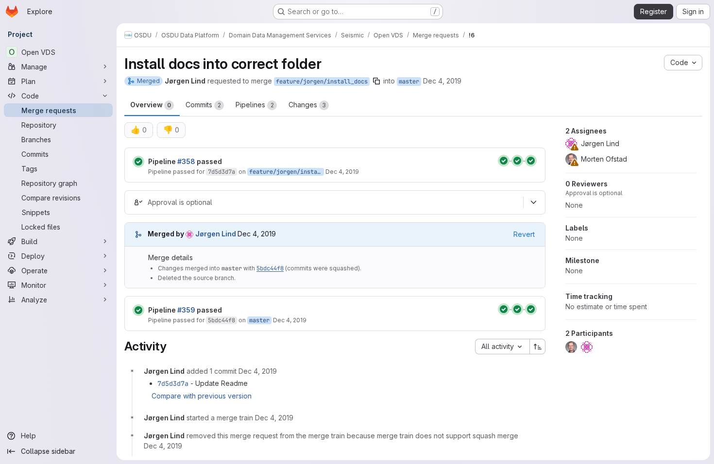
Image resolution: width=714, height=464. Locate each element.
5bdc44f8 (270, 268)
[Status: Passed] (138, 161)
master (409, 81)
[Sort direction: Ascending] (537, 346)
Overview (150, 104)
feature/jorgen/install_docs (322, 81)
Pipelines (255, 104)
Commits (203, 104)
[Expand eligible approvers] (533, 202)
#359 (186, 310)
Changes (307, 104)
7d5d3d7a (221, 172)
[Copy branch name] (376, 81)
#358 (186, 161)
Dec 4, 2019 (442, 81)
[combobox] (502, 346)
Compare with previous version (202, 396)
